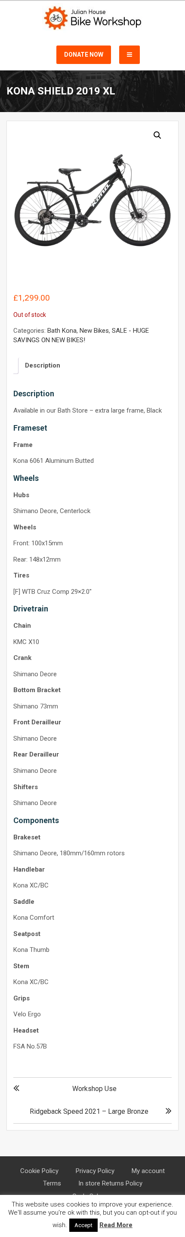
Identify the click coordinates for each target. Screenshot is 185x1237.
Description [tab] (42, 365)
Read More (116, 1225)
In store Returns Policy (110, 1183)
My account (148, 1171)
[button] (157, 135)
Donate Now (83, 54)
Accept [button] (83, 1225)
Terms (52, 1183)
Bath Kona (62, 330)
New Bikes (94, 330)
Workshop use (94, 1089)
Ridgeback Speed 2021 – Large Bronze (89, 1111)
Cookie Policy (39, 1171)
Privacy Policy (95, 1171)
